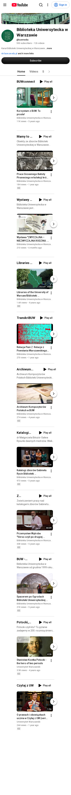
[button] (49, 71)
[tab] (21, 71)
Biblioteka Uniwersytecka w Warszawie (35, 118)
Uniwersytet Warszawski (28, 667)
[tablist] (35, 71)
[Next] (53, 97)
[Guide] (5, 5)
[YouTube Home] (19, 5)
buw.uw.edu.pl (10, 53)
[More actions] (51, 111)
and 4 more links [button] (26, 53)
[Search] (41, 5)
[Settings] (48, 5)
